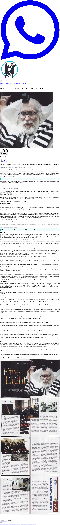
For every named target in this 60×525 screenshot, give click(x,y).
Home (1, 83)
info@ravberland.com (26, 524)
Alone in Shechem (4, 161)
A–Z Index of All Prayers (3, 524)
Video (14, 83)
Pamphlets (20, 83)
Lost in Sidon (4, 160)
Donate (35, 524)
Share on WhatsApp (5, 154)
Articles (3, 83)
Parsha (18, 83)
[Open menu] (0, 82)
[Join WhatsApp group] (30, 59)
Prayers (7, 83)
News (5, 83)
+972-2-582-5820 (31, 524)
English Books (21, 524)
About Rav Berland (10, 524)
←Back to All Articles (3, 86)
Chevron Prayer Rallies (16, 524)
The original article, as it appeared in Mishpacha (8, 162)
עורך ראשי (5, 91)
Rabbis (23, 83)
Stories (9, 83)
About (25, 83)
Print (1, 154)
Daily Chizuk (12, 83)
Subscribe (10, 520)
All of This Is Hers (4, 159)
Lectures (16, 83)
